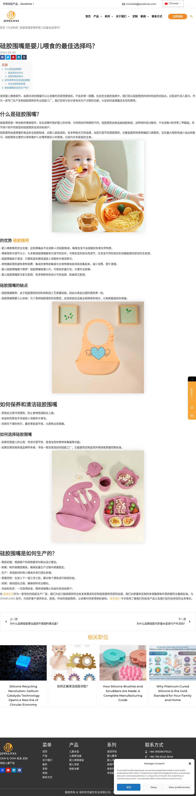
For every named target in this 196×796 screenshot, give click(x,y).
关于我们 (47, 760)
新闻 (44, 773)
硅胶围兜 (21, 240)
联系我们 (115, 598)
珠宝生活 (8, 594)
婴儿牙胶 (74, 764)
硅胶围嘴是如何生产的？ (17, 87)
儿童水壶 (74, 751)
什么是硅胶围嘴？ (13, 69)
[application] (100, 16)
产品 (44, 755)
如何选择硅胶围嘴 (16, 84)
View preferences (179, 787)
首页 (2, 27)
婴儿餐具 (112, 755)
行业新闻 (12, 27)
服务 (44, 764)
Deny (154, 787)
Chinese (173, 3)
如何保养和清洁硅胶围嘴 (17, 80)
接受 (128, 787)
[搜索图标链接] (191, 17)
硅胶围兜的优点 (15, 73)
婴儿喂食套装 (76, 760)
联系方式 (47, 777)
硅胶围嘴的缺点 (15, 76)
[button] (189, 763)
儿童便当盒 (75, 755)
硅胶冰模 (74, 768)
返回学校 (112, 751)
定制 (44, 768)
